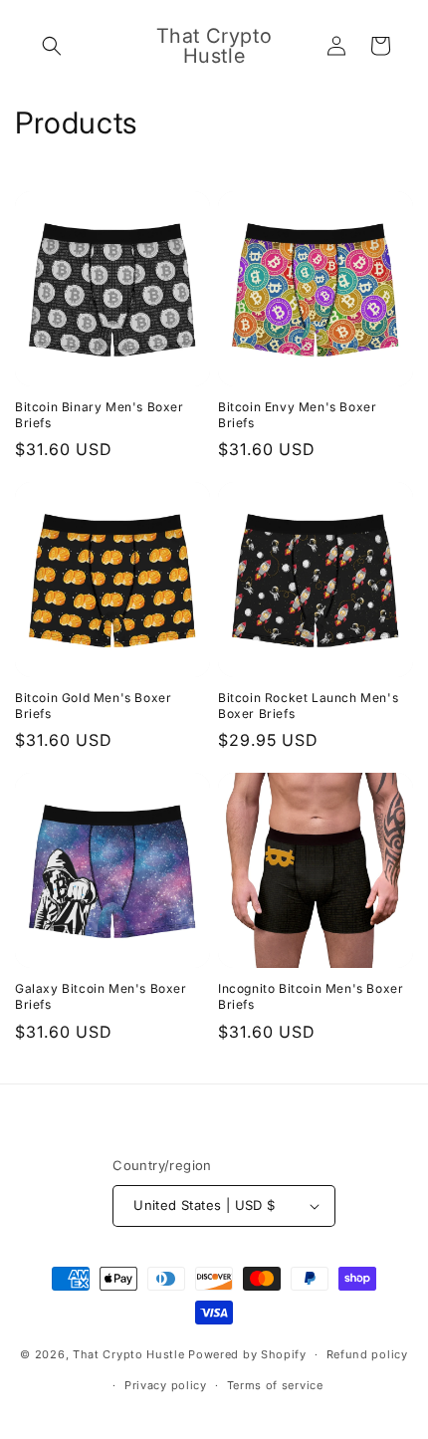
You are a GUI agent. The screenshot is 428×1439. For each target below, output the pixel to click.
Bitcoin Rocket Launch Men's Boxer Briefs (308, 705)
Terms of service (275, 1385)
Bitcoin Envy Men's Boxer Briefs (297, 414)
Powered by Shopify (247, 1354)
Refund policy (367, 1354)
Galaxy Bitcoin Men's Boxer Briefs (101, 996)
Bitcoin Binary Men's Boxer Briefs (99, 414)
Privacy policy (165, 1385)
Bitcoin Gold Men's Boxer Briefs (93, 705)
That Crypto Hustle (129, 1354)
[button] (52, 46)
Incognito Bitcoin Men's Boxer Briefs (310, 996)
